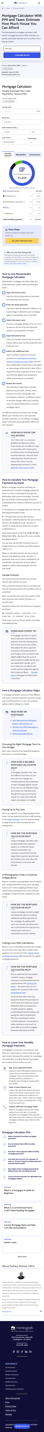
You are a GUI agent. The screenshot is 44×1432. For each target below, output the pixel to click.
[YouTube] (30, 1352)
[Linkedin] (41, 1311)
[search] (39, 3)
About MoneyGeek (12, 1398)
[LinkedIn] (26, 1352)
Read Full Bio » (7, 1312)
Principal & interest (12, 191)
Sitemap (8, 1414)
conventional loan (18, 992)
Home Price (6, 118)
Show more (22, 1256)
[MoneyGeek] (21, 3)
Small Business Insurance (14, 1389)
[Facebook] (14, 1352)
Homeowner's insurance (14, 202)
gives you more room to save (22, 467)
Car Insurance (10, 1367)
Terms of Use (10, 1410)
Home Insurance (11, 1371)
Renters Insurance (11, 1375)
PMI (6, 208)
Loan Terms (6, 138)
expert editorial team (19, 264)
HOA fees (8, 213)
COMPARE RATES (22, 55)
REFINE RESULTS (22, 1426)
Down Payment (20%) (9, 128)
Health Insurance (11, 1382)
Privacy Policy (10, 1406)
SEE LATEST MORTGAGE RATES (22, 241)
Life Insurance (10, 1378)
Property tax (9, 196)
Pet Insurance (10, 1385)
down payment (14, 819)
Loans (8, 8)
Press (7, 1402)
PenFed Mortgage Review (22, 734)
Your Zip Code (6, 107)
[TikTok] (22, 1352)
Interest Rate (32, 138)
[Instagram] (18, 1352)
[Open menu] (2, 3)
